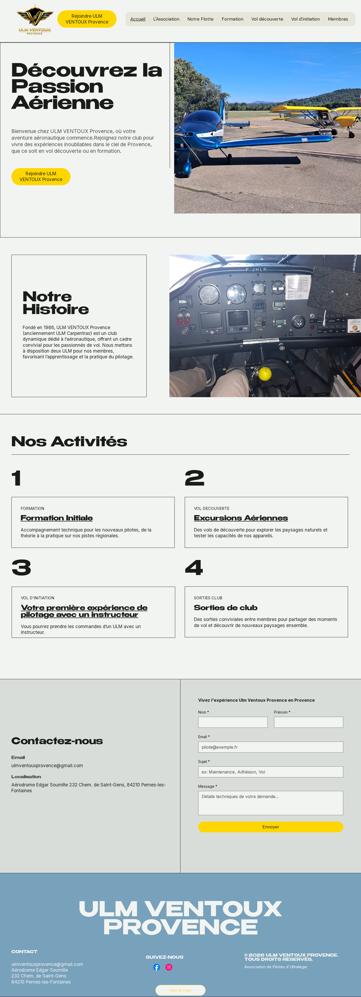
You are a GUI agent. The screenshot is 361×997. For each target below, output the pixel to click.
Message (207, 786)
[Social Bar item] (156, 967)
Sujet (204, 761)
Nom (203, 712)
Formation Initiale (57, 518)
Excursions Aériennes (241, 518)
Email (204, 736)
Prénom (282, 712)
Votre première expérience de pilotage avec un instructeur (84, 612)
